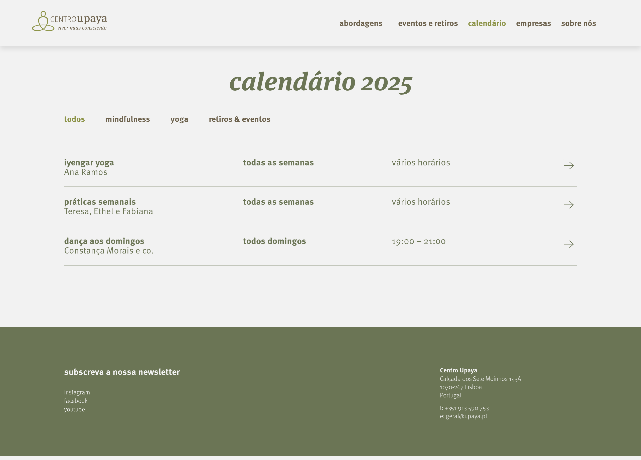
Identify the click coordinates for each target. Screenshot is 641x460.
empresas (533, 22)
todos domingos (274, 240)
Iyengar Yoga (89, 161)
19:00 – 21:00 (419, 240)
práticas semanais (100, 201)
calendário (487, 22)
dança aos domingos (104, 240)
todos (74, 118)
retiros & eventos (239, 118)
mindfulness (127, 118)
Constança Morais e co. (109, 250)
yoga (179, 118)
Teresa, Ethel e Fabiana (108, 210)
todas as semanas (278, 161)
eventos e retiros (428, 22)
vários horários (421, 161)
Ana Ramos (85, 171)
